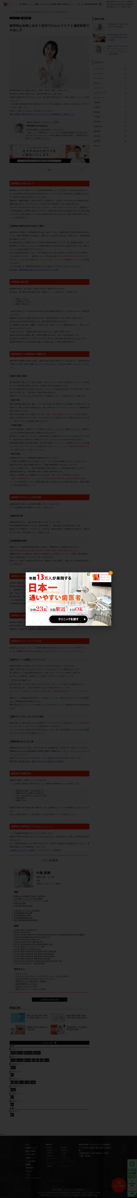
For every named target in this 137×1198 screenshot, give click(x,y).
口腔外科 (110, 107)
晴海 (12, 1082)
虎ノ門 (46, 1060)
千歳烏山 (37, 1053)
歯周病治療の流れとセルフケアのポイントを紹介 (39, 270)
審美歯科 (110, 112)
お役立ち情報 (23, 12)
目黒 (12, 1075)
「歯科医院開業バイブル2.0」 (26, 984)
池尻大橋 (20, 1053)
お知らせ (110, 83)
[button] (49, 169)
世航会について (31, 1148)
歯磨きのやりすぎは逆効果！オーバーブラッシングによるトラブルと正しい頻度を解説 (117, 50)
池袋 (12, 1104)
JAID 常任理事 (20, 903)
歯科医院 (110, 131)
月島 (16, 1082)
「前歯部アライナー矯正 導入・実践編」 (30, 981)
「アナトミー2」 (21, 973)
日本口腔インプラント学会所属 (26, 911)
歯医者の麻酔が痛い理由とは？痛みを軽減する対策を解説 (117, 37)
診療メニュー (27, 4)
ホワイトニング (110, 93)
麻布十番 (27, 1060)
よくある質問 (51, 4)
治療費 (36, 4)
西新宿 (13, 1067)
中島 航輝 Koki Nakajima (36, 126)
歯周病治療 (25, 18)
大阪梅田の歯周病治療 (49, 999)
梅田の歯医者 (57, 1189)
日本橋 (27, 1082)
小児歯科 (110, 117)
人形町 (33, 1082)
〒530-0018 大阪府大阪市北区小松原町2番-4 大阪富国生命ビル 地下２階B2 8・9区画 (68, 1192)
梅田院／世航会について (65, 4)
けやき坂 (20, 1060)
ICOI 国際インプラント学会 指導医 (28, 899)
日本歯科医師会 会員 (22, 915)
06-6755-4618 (91, 4)
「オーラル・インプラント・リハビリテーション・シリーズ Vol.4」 (42, 976)
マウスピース (110, 98)
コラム (78, 4)
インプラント (110, 73)
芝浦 (37, 1060)
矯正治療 (110, 136)
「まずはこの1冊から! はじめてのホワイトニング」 (35, 979)
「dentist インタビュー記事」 (26, 986)
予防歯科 (110, 102)
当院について (30, 1158)
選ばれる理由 (30, 1151)
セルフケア (14, 18)
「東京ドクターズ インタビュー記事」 (30, 989)
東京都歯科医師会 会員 (23, 918)
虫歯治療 (110, 141)
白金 (33, 1060)
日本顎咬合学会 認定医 (23, 906)
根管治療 (110, 122)
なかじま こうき (45, 877)
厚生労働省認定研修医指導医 (26, 920)
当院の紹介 (30, 1168)
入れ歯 (63, 1156)
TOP (20, 4)
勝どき (21, 1082)
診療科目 (49, 1144)
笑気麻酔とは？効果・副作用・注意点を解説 (117, 25)
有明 (12, 1097)
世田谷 (13, 1053)
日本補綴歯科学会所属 (23, 913)
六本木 (13, 1060)
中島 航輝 (43, 873)
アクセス (43, 4)
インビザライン (110, 69)
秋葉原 (13, 1090)
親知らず (110, 146)
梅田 (12, 1115)
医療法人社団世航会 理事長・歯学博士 (29, 896)
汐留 (41, 1060)
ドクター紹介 (30, 1154)
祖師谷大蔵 (28, 1053)
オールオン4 (110, 78)
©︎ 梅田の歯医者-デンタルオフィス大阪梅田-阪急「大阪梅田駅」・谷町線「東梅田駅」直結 (68, 1195)
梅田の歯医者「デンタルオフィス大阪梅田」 (95, 1144)
